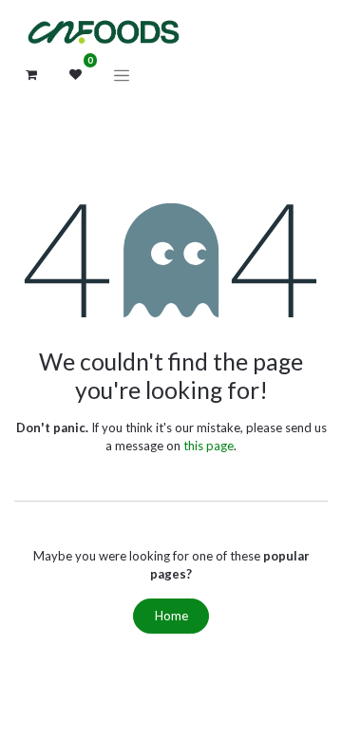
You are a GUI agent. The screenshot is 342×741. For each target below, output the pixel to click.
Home (171, 615)
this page (208, 445)
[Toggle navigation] (122, 75)
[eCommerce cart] (31, 75)
